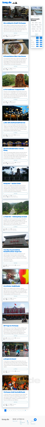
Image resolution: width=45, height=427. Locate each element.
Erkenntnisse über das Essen (15, 56)
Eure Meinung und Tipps (22, 423)
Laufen (40, 22)
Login (36, 34)
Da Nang (5, 163)
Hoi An (5, 136)
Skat (33, 22)
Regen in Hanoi (10, 359)
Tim (5, 35)
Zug (8, 266)
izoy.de (6, 2)
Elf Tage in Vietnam (11, 326)
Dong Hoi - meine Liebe (12, 183)
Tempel (14, 230)
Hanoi (5, 299)
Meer (40, 28)
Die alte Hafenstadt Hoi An (15, 122)
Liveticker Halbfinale (12, 286)
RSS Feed (28, 423)
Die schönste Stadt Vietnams (15, 23)
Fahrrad (12, 136)
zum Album (15, 99)
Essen (9, 69)
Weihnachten (39, 26)
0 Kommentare (13, 101)
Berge (11, 36)
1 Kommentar (17, 35)
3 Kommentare (14, 68)
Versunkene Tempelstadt (14, 89)
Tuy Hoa (5, 69)
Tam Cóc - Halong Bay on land (16, 216)
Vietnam (9, 36)
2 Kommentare (14, 229)
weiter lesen (15, 33)
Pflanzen (13, 36)
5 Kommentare (18, 162)
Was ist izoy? (15, 421)
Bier (13, 299)
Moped (10, 339)
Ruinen (40, 24)
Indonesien (36, 24)
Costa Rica (34, 26)
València (37, 16)
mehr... (40, 31)
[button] (4, 80)
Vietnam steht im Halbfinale (14, 392)
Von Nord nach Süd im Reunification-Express (13, 250)
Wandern (8, 230)
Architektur (12, 163)
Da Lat (5, 36)
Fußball (11, 299)
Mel (5, 68)
